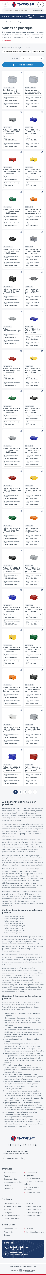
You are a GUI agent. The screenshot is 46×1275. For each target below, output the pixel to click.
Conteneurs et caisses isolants (33, 1182)
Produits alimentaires (12, 1218)
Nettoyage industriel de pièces (32, 1188)
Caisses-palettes (10, 1179)
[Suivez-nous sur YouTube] (35, 1145)
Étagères (7, 1185)
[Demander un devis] (40, 4)
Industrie (7, 1209)
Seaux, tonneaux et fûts (13, 1182)
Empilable (21, 22)
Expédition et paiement (35, 1232)
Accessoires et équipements (30, 1174)
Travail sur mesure (33, 1193)
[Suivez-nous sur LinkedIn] (20, 1145)
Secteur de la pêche (33, 1206)
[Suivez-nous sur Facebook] (10, 1145)
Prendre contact (12, 1158)
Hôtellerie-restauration (13, 1206)
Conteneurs (8, 1188)
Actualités (29, 1229)
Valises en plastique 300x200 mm (15, 52)
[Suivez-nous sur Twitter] (30, 1145)
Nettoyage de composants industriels (11, 1213)
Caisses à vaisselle (33, 1178)
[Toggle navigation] (5, 4)
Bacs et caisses (11, 22)
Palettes (7, 1176)
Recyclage (29, 1203)
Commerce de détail (11, 1203)
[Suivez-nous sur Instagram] (15, 1145)
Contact (7, 1235)
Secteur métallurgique (34, 1212)
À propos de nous (10, 1229)
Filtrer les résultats (25, 65)
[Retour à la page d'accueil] (23, 4)
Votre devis (8, 1232)
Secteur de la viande (33, 1209)
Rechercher (37, 11)
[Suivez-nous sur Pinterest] (25, 1145)
